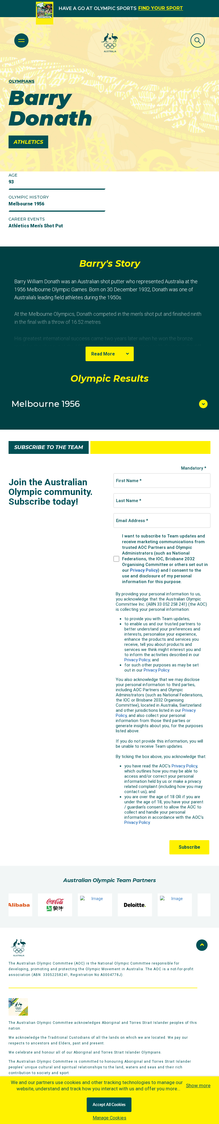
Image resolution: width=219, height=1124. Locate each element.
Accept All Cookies (109, 1105)
